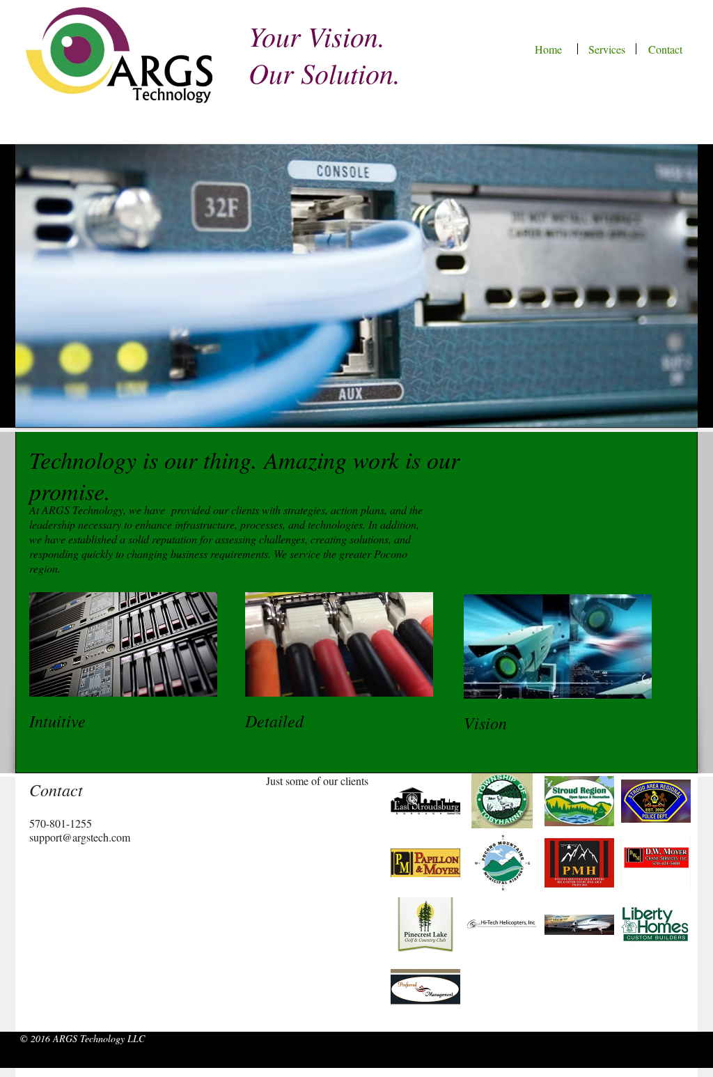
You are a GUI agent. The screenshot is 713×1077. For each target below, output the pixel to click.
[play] (677, 406)
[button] (356, 285)
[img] (425, 800)
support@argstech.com (79, 837)
